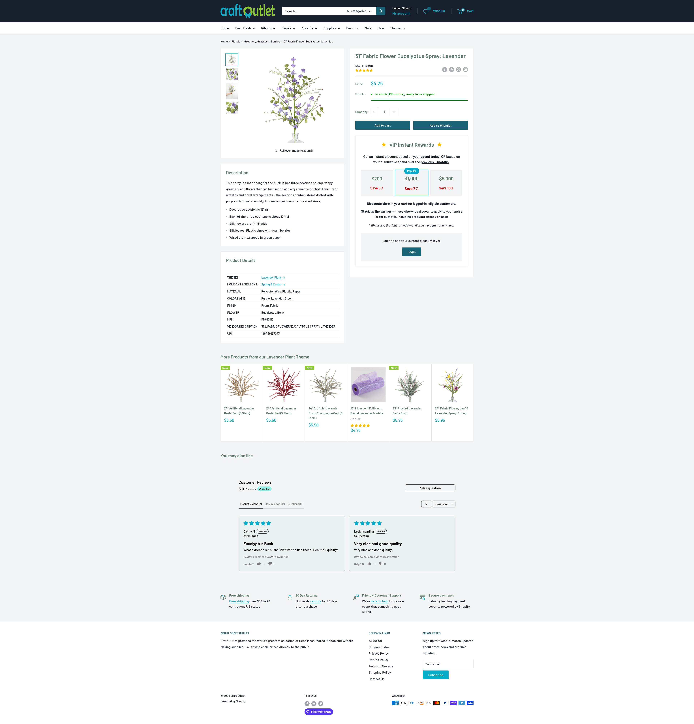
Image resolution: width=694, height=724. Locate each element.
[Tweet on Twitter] (458, 69)
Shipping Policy (380, 672)
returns (315, 601)
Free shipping (239, 601)
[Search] (380, 11)
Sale (368, 28)
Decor (350, 28)
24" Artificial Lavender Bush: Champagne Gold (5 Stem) (325, 413)
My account (401, 13)
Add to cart (382, 125)
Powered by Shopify (233, 701)
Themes (396, 28)
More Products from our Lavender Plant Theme (264, 356)
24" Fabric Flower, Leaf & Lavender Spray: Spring (451, 410)
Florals (286, 28)
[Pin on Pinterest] (451, 69)
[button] (364, 70)
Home (224, 28)
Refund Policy (379, 660)
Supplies (330, 28)
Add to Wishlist (441, 125)
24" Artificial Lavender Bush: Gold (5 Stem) (239, 410)
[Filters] (426, 504)
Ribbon (266, 28)
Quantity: (362, 112)
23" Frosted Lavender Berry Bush (407, 410)
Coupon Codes (379, 647)
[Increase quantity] (394, 112)
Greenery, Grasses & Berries (262, 41)
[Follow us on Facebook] (307, 703)
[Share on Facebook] (444, 69)
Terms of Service (381, 666)
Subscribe (435, 675)
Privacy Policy (379, 653)
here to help (379, 601)
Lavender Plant (271, 277)
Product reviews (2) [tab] (251, 503)
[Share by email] (465, 69)
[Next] (473, 403)
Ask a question (430, 488)
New (381, 28)
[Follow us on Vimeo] (320, 703)
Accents (307, 28)
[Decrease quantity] (375, 112)
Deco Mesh (243, 28)
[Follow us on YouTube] (313, 703)
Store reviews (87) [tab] (275, 503)
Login (412, 252)
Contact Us (377, 679)
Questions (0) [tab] (295, 503)
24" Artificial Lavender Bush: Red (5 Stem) (281, 410)
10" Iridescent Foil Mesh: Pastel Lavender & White (367, 410)
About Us (375, 640)
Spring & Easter (271, 284)
